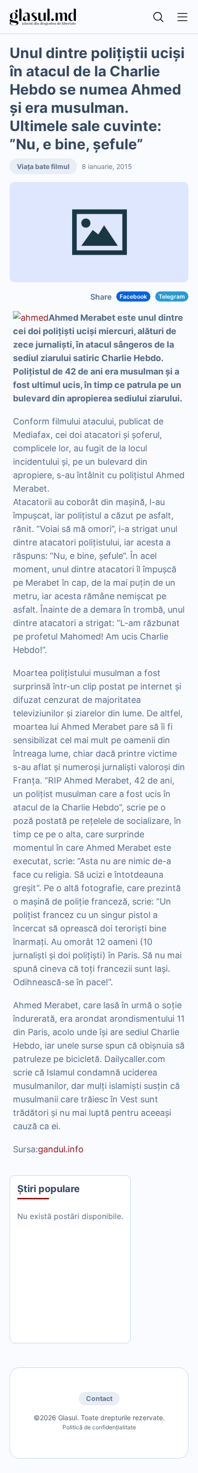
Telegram (172, 296)
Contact (99, 1398)
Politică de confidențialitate (99, 1427)
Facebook (133, 296)
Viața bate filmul (43, 166)
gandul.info (61, 1149)
